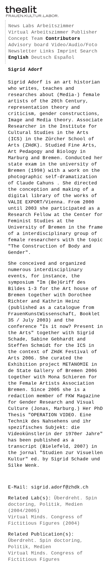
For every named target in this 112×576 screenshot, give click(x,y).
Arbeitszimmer (55, 26)
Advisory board (28, 45)
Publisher (84, 32)
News (14, 26)
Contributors (63, 38)
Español (64, 57)
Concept (18, 38)
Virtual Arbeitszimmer (38, 32)
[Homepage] (32, 16)
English (18, 57)
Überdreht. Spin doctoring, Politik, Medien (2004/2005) (52, 504)
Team (37, 38)
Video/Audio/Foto (74, 45)
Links (47, 51)
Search (88, 51)
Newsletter (22, 51)
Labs (28, 26)
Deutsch (41, 57)
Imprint (67, 51)
